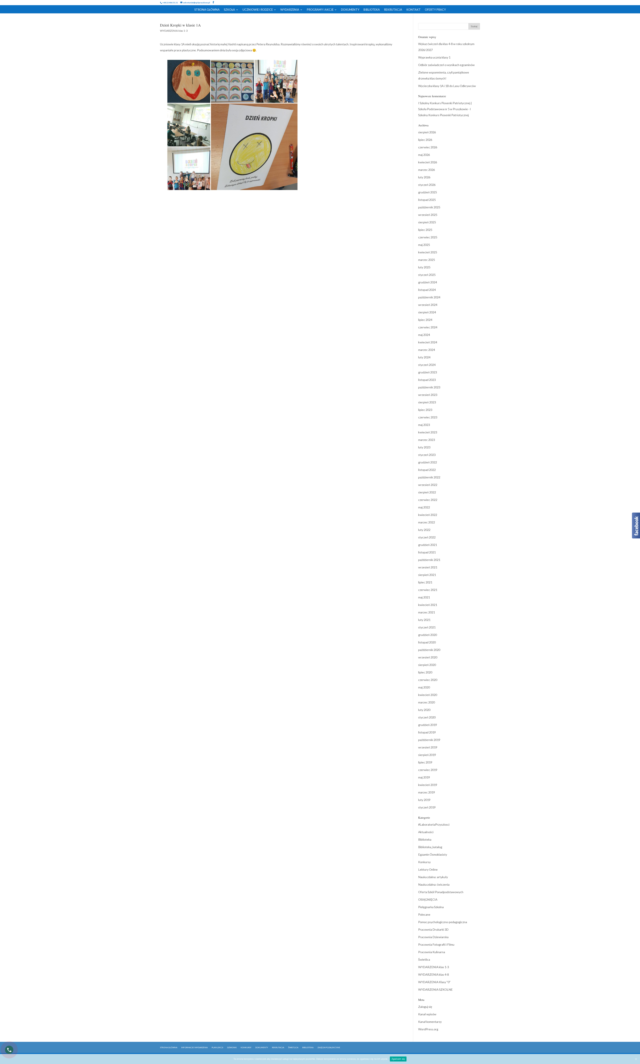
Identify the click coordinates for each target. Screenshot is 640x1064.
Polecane (424, 914)
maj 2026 (424, 155)
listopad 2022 (427, 470)
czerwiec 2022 (427, 500)
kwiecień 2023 (427, 432)
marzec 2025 (426, 260)
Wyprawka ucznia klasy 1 (434, 57)
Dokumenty (350, 10)
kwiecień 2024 (427, 342)
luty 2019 (424, 800)
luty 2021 (424, 620)
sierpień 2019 (427, 755)
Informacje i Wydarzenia (194, 1047)
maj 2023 (424, 425)
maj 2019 (424, 777)
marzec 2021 (426, 612)
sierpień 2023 (427, 402)
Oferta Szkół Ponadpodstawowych (440, 892)
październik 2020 (429, 650)
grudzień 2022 (427, 462)
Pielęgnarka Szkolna (431, 907)
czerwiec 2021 (427, 590)
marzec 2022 (426, 522)
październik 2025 (429, 207)
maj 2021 (424, 597)
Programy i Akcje (320, 10)
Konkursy (424, 862)
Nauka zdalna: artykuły (433, 877)
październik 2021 (429, 560)
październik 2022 (429, 477)
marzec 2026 (426, 170)
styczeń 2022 (427, 537)
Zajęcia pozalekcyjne (329, 1047)
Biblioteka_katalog (430, 847)
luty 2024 (424, 357)
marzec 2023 (426, 440)
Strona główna (168, 1047)
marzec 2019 (426, 792)
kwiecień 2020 (427, 695)
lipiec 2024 (425, 320)
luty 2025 (424, 267)
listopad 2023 (427, 380)
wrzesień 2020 (427, 657)
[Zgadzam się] (636, 1059)
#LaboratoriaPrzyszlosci (434, 824)
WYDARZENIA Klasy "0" (434, 982)
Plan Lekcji (217, 1047)
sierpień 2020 (427, 665)
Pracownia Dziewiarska (433, 937)
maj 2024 (424, 335)
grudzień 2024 (427, 282)
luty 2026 (424, 177)
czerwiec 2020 (427, 680)
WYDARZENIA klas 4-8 (433, 974)
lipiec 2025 (425, 230)
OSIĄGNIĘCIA (427, 899)
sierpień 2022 (427, 492)
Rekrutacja (393, 10)
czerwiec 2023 (427, 417)
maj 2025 (424, 245)
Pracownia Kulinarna (431, 952)
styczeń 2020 (427, 717)
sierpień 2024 (427, 312)
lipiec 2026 (425, 140)
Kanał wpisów (427, 1014)
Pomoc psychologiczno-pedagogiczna (442, 922)
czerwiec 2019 (427, 770)
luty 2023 (424, 447)
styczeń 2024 (427, 365)
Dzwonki (232, 1047)
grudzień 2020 (427, 635)
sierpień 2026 (427, 132)
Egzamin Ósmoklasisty (432, 854)
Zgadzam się (398, 1058)
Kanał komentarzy (430, 1021)
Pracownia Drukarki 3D (433, 929)
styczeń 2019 (427, 807)
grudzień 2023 (427, 372)
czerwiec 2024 (427, 327)
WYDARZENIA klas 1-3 (174, 30)
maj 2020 (424, 687)
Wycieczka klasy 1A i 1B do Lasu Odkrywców (447, 86)
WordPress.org (428, 1029)
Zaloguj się (425, 1006)
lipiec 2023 (425, 410)
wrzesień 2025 (427, 215)
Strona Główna (207, 10)
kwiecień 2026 (427, 162)
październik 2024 (429, 297)
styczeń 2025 (427, 275)
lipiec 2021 (425, 582)
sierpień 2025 (427, 222)
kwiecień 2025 (427, 252)
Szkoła (229, 10)
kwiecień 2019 (427, 785)
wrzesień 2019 (427, 747)
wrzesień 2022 (427, 485)
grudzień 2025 (427, 192)
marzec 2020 (426, 702)
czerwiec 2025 (427, 237)
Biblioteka (372, 10)
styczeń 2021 (427, 627)
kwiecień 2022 (427, 515)
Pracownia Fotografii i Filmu (436, 944)
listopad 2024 (427, 290)
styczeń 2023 (427, 455)
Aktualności (426, 832)
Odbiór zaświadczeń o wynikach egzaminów (446, 65)
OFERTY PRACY (435, 10)
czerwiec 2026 (427, 147)
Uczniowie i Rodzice (257, 10)
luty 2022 (424, 530)
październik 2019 (429, 740)
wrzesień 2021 (427, 567)
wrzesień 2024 (427, 305)
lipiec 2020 (425, 672)
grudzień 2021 (427, 545)
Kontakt (413, 10)
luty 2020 (424, 710)
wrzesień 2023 (427, 395)
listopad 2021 (427, 552)
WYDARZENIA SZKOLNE (435, 989)
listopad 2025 (427, 200)
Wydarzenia (289, 10)
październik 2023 (429, 387)
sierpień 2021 (427, 575)
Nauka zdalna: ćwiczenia (434, 884)
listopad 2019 (427, 732)
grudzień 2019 (427, 725)
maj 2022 (424, 507)
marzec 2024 (426, 350)
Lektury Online (428, 869)
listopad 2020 (427, 642)
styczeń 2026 (427, 185)
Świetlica (424, 959)
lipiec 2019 (425, 762)
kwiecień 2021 (427, 605)
